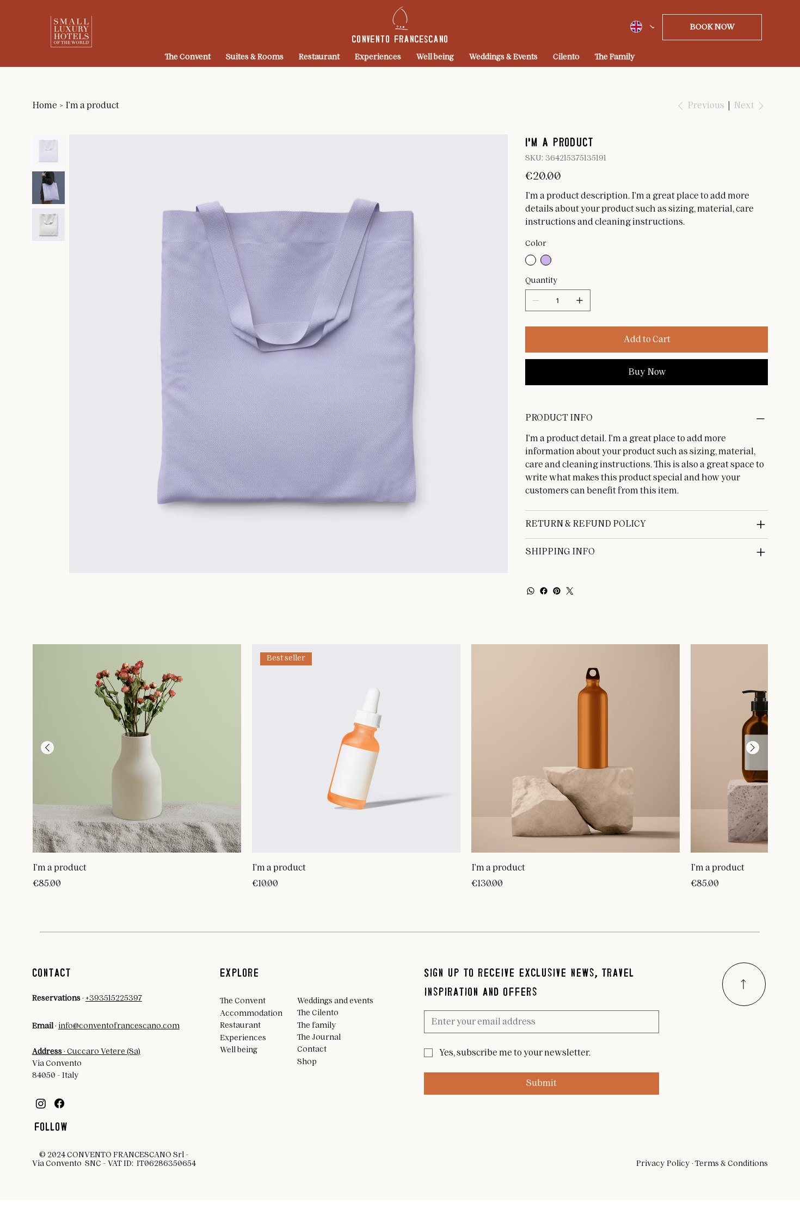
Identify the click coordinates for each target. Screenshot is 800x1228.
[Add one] (579, 300)
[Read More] (744, 984)
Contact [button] (312, 1049)
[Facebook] (543, 590)
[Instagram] (40, 1103)
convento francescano (400, 38)
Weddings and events (335, 1001)
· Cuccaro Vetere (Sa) (86, 1052)
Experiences (243, 1038)
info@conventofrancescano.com (119, 1026)
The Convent (243, 1001)
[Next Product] (752, 747)
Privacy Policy (663, 1164)
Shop (307, 1062)
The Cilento (318, 1013)
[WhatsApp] (530, 590)
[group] (400, 767)
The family (316, 1025)
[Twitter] (569, 590)
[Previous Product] (47, 747)
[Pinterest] (556, 590)
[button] (712, 27)
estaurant (243, 1025)
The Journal (319, 1037)
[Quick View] (137, 748)
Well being (238, 1050)
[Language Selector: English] (638, 26)
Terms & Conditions (731, 1164)
